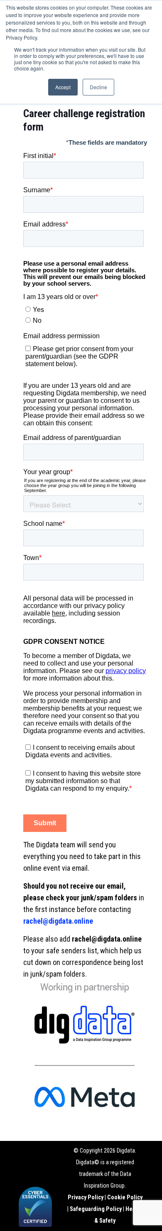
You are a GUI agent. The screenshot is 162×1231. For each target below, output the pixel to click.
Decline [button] (98, 86)
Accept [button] (63, 86)
